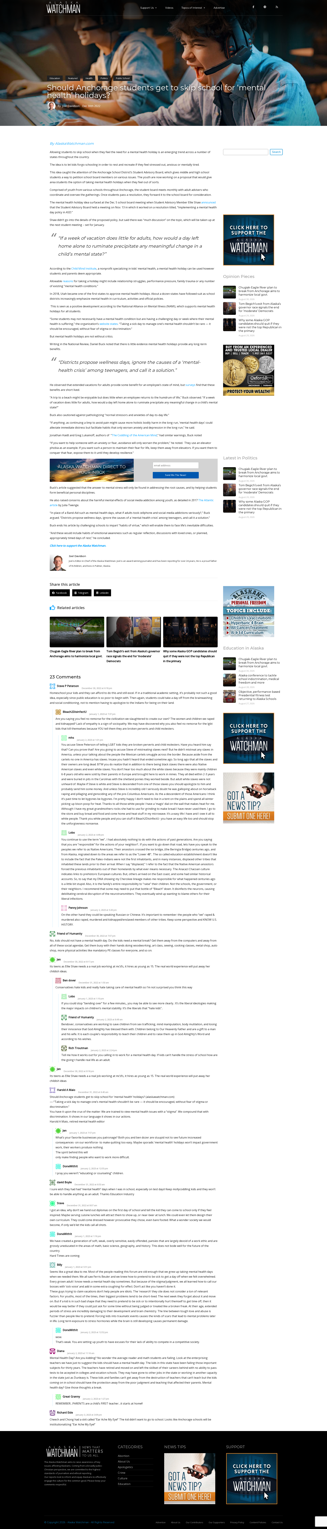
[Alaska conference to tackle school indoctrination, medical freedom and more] (229, 680)
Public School (123, 78)
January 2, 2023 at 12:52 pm (94, 1332)
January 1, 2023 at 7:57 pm (82, 1133)
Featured (72, 78)
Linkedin (103, 592)
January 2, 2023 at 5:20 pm (104, 910)
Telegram (82, 592)
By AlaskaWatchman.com (72, 144)
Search (276, 152)
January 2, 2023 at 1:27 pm (96, 1399)
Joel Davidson (77, 556)
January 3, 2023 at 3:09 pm (89, 1415)
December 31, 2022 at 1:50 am (94, 983)
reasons (68, 281)
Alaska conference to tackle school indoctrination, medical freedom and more (259, 679)
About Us (175, 1522)
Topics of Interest (191, 7)
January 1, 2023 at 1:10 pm (91, 999)
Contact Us (277, 1522)
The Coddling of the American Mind (134, 435)
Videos (169, 7)
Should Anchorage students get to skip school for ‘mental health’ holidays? (156, 91)
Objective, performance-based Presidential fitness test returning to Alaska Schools (259, 695)
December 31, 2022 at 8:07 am (82, 1205)
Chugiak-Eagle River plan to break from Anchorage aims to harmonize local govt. (259, 291)
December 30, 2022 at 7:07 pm (100, 936)
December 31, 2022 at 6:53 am (90, 1184)
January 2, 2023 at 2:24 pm (104, 1050)
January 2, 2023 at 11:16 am (80, 1353)
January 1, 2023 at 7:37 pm (102, 714)
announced (208, 202)
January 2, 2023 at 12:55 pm (94, 1168)
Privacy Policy (237, 1522)
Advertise (219, 7)
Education (55, 78)
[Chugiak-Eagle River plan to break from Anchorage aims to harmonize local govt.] (229, 292)
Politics (104, 78)
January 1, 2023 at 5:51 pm (78, 1267)
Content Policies (258, 1522)
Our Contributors (194, 1522)
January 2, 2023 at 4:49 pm (91, 835)
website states (108, 324)
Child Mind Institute (83, 268)
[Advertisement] (248, 184)
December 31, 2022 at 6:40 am (93, 1092)
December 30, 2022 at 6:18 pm (97, 688)
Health (89, 78)
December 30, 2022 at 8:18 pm (79, 1071)
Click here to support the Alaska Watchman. (78, 545)
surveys (190, 385)
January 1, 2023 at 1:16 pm (88, 1236)
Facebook (60, 592)
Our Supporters (217, 1522)
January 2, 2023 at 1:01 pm (90, 740)
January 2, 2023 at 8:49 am (110, 1019)
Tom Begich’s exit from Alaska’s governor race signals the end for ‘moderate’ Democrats (260, 307)
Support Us (147, 7)
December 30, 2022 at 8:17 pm (79, 962)
